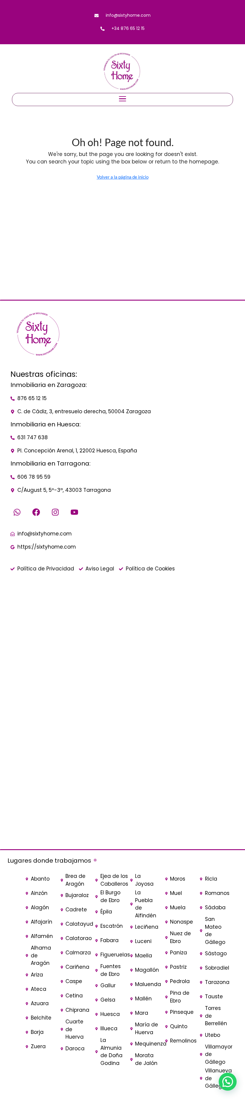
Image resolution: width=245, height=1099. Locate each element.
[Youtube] (74, 512)
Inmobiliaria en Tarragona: (50, 463)
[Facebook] (36, 512)
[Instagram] (55, 512)
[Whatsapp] (17, 512)
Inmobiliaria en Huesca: (45, 424)
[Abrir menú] (122, 99)
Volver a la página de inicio (122, 177)
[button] (228, 1082)
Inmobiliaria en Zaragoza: (48, 385)
